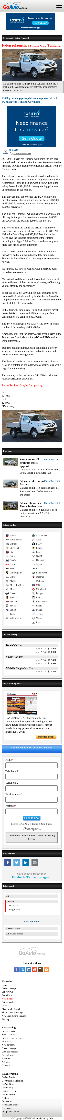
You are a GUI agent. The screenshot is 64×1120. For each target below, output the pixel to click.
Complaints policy (10, 1111)
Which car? (7, 1041)
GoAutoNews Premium (12, 1081)
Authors (5, 1098)
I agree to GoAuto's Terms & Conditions (31, 824)
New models (7, 999)
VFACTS (6, 1058)
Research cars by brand (12, 1038)
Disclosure (6, 1108)
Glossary (6, 1065)
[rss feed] (46, 969)
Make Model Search (11, 1009)
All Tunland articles (14, 934)
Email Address (13, 794)
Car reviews (7, 992)
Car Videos (7, 995)
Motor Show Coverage (12, 1012)
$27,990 (45, 648)
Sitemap (5, 1019)
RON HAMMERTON (22, 153)
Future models (8, 1002)
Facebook (18, 877)
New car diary (8, 1045)
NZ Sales (6, 1062)
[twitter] (23, 969)
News (4, 1005)
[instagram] (40, 969)
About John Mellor (10, 1104)
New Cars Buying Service (14, 1016)
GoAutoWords (8, 1094)
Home (4, 985)
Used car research (10, 1052)
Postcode (10, 805)
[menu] (59, 6)
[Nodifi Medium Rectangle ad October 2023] (31, 146)
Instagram (44, 877)
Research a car (8, 1031)
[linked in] (29, 969)
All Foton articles (13, 928)
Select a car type (9, 1034)
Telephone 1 (12, 771)
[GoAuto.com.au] (13, 10)
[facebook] (17, 969)
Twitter (31, 877)
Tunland (10, 901)
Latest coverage (9, 988)
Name (9, 759)
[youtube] (35, 969)
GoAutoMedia (8, 1077)
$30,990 (45, 652)
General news (8, 1055)
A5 (7, 896)
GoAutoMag (7, 1087)
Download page (46, 736)
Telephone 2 (11, 782)
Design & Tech (9, 1091)
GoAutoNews (8, 1084)
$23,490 (45, 671)
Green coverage (9, 1048)
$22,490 (45, 660)
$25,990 (45, 663)
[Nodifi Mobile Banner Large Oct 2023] (30, 29)
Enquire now (31, 818)
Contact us (6, 1101)
